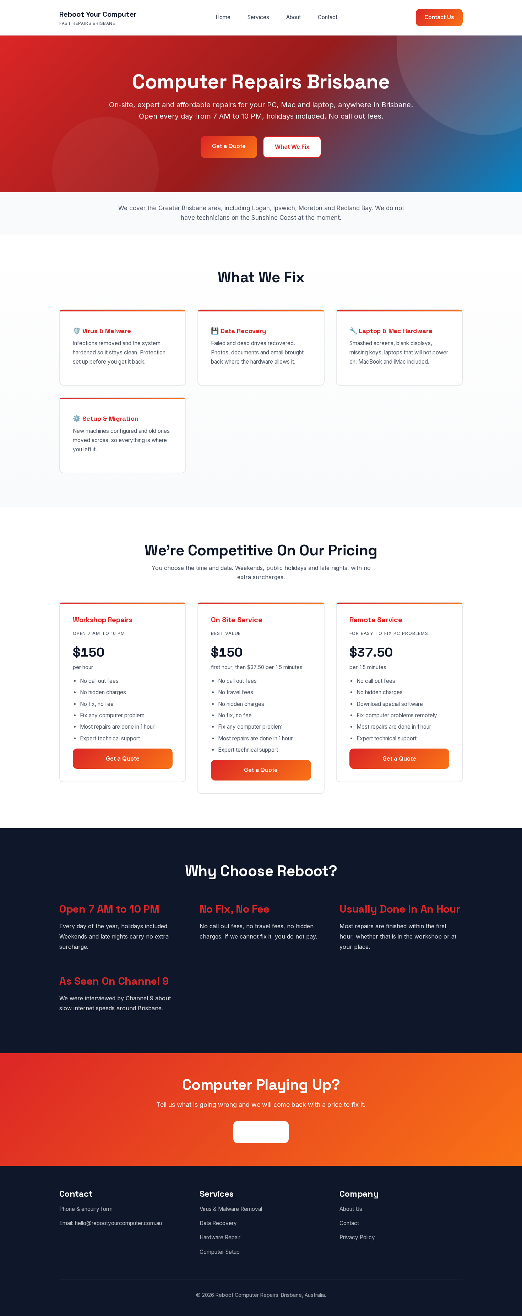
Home (223, 17)
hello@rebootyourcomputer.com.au (118, 1223)
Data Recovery (218, 1223)
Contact (327, 17)
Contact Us (439, 17)
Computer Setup (220, 1252)
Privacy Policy (357, 1237)
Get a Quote (229, 145)
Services (258, 17)
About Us (350, 1209)
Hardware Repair (220, 1237)
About (293, 17)
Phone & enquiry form (86, 1209)
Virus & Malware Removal (231, 1209)
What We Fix (292, 146)
